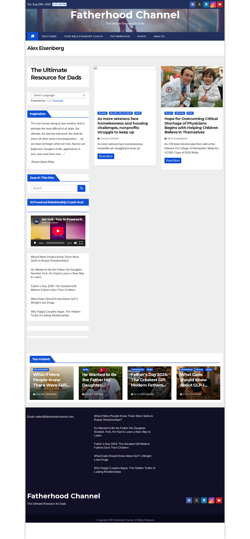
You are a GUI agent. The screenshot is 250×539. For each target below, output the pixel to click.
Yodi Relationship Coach (83, 36)
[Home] (32, 36)
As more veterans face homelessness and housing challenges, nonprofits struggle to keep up (122, 125)
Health (159, 36)
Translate (57, 100)
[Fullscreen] (81, 243)
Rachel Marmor (46, 394)
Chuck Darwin (109, 139)
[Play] (35, 243)
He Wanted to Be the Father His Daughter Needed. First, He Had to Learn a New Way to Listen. (57, 273)
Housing (102, 113)
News (137, 113)
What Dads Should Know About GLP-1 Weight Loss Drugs (193, 385)
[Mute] (75, 243)
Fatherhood (120, 36)
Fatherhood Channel (125, 14)
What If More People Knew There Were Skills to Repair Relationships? (51, 385)
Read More (106, 156)
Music (141, 36)
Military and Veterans (121, 113)
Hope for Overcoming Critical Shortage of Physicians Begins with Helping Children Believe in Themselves (191, 125)
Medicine (180, 113)
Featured (49, 36)
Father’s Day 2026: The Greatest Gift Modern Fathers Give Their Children (149, 385)
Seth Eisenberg (177, 139)
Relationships (41, 370)
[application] (58, 231)
